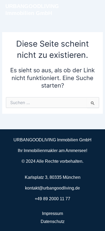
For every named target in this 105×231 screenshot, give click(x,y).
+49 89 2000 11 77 (52, 198)
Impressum (52, 213)
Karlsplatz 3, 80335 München (52, 177)
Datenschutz (53, 221)
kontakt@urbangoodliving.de (52, 188)
